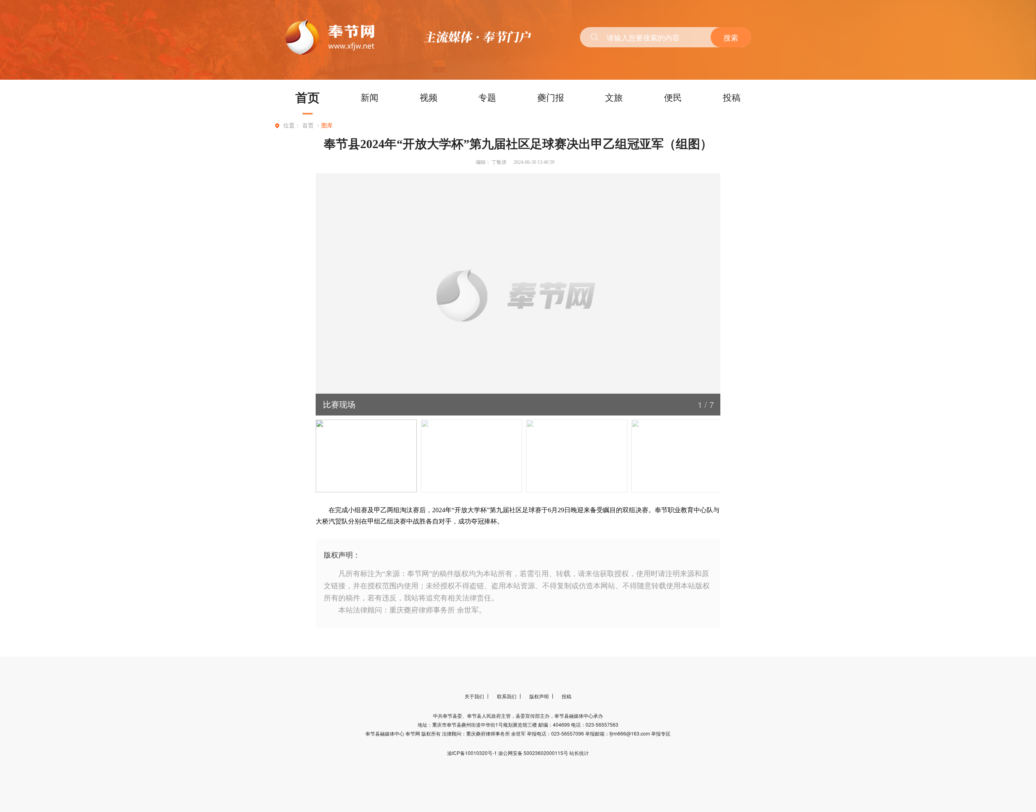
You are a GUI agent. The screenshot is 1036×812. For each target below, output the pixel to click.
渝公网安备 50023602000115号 (533, 752)
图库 (327, 126)
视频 (428, 97)
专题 (487, 97)
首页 (307, 97)
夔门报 (550, 97)
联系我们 (506, 696)
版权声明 (539, 696)
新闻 (369, 97)
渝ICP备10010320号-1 (472, 752)
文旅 (614, 97)
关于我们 (474, 696)
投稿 (732, 97)
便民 (673, 97)
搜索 (731, 37)
